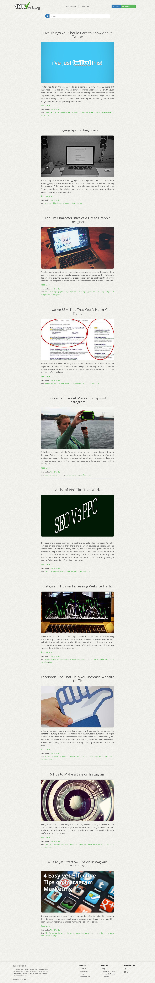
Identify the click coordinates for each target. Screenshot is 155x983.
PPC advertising (80, 571)
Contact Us (105, 977)
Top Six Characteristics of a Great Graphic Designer (77, 220)
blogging (60, 203)
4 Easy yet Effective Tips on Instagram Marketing (77, 864)
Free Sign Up (129, 6)
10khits (47, 571)
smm (91, 659)
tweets (91, 112)
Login (117, 6)
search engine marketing (74, 383)
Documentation (71, 6)
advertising (55, 571)
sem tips (92, 383)
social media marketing (64, 112)
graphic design (51, 292)
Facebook (130, 969)
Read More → (47, 105)
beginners (49, 203)
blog (55, 203)
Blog (103, 969)
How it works (84, 971)
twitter (97, 112)
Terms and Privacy (86, 977)
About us (83, 969)
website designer (53, 295)
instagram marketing (68, 659)
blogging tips (70, 203)
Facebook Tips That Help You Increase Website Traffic (77, 679)
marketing (84, 475)
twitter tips (45, 115)
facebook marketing (67, 756)
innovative (49, 383)
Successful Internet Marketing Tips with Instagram (77, 400)
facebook (55, 756)
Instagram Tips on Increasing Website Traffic (77, 586)
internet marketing (72, 475)
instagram (49, 475)
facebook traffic (82, 756)
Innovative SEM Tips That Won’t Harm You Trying (77, 311)
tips (87, 112)
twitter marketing (107, 112)
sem (86, 383)
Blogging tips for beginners (77, 130)
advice (54, 933)
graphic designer (80, 292)
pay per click (65, 571)
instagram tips (58, 475)
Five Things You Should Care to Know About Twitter (77, 34)
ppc (72, 571)
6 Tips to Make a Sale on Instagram (77, 774)
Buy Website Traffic (108, 974)
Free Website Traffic (108, 971)
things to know (79, 112)
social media (49, 112)
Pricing (82, 974)
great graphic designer (97, 292)
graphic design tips (65, 292)
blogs (77, 203)
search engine (58, 383)
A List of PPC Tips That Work (77, 489)
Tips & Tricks (85, 6)
